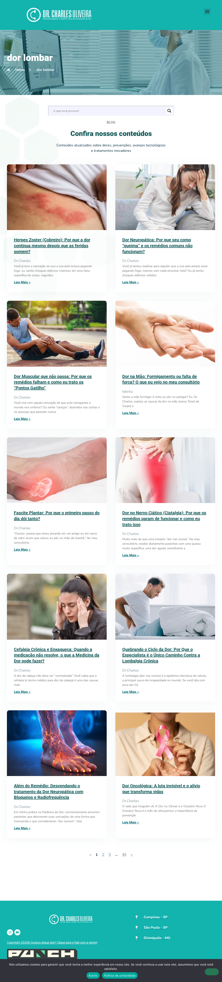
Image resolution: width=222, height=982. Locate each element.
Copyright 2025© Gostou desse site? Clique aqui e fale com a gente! (52, 942)
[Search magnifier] (169, 111)
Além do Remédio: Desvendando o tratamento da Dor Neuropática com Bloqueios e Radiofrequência (48, 791)
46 (124, 854)
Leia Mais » (22, 282)
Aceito (93, 975)
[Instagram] (10, 932)
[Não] (212, 971)
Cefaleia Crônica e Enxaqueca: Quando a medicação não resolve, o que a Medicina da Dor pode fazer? (56, 655)
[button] (207, 11)
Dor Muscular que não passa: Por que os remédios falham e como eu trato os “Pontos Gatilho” (53, 382)
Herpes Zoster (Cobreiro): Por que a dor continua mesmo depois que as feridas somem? (52, 245)
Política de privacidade (119, 975)
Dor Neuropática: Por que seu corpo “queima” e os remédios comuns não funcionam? (157, 245)
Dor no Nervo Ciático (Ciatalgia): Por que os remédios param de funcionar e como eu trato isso (164, 518)
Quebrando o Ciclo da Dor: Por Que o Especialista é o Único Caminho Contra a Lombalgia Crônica (161, 655)
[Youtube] (17, 932)
